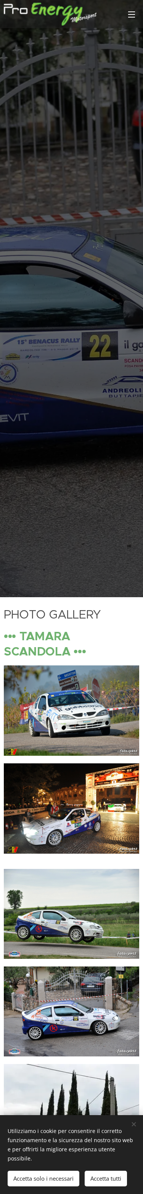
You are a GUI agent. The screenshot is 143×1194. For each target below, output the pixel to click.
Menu (131, 14)
